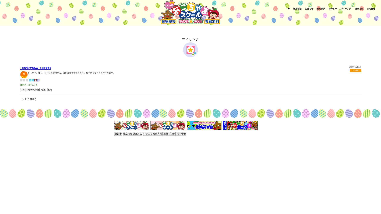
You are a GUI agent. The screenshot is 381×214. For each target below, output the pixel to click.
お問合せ (371, 8)
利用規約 (321, 8)
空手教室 (356, 70)
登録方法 (359, 8)
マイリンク (346, 8)
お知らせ (309, 8)
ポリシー (333, 8)
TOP (287, 8)
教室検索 (297, 8)
